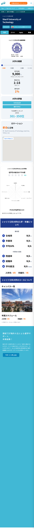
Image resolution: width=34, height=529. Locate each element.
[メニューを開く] (31, 3)
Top (2, 8)
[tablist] (17, 32)
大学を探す (21, 8)
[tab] (4, 32)
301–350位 (17, 116)
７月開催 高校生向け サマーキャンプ (18, 3)
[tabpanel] (17, 180)
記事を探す (31, 8)
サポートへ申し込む (11, 355)
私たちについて (11, 8)
